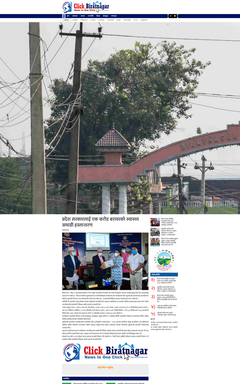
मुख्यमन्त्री (144, 20)
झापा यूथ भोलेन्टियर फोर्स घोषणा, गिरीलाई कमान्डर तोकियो (167, 306)
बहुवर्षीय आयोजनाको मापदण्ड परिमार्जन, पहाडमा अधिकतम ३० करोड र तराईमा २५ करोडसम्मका (168, 231)
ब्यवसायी (111, 20)
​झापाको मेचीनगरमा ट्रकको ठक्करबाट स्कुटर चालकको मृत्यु (166, 313)
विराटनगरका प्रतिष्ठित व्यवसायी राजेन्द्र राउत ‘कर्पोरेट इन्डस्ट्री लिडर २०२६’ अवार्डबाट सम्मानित (169, 221)
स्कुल (119, 20)
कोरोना (76, 20)
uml (136, 20)
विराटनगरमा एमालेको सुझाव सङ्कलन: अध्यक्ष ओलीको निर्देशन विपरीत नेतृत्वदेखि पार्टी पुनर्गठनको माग (169, 241)
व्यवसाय (101, 20)
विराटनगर (84, 20)
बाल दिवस (128, 20)
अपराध (93, 20)
